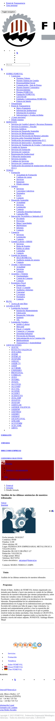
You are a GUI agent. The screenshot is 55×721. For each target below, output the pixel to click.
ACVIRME (16, 368)
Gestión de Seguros (19, 147)
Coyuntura (20, 294)
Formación (15, 172)
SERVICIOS (11, 122)
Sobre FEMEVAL (15, 665)
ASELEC (15, 361)
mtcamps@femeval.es (28, 560)
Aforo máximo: (8, 544)
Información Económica (26, 113)
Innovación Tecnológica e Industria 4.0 (27, 216)
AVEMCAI (16, 356)
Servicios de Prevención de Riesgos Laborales (29, 136)
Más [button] (6, 477)
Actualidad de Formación (26, 175)
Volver (3, 503)
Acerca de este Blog (19, 304)
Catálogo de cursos (24, 177)
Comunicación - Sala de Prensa (29, 85)
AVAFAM (15, 402)
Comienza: (6, 540)
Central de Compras (24, 278)
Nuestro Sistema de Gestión (27, 80)
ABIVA (14, 428)
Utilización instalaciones (21, 156)
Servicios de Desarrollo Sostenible (25, 131)
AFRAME (15, 421)
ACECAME (16, 425)
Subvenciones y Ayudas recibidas (29, 115)
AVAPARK (16, 359)
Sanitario (20, 317)
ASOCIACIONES (13, 345)
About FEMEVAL (15, 667)
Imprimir (4, 505)
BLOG (9, 301)
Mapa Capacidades (24, 223)
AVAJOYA (15, 400)
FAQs (18, 195)
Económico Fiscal (18, 283)
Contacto (20, 198)
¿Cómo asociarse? (18, 117)
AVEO (14, 377)
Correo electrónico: (10, 560)
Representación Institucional (22, 154)
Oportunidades (22, 276)
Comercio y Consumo (25, 331)
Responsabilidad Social (25, 83)
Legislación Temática (19, 322)
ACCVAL (15, 389)
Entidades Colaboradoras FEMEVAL (31, 99)
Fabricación (21, 313)
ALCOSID (15, 386)
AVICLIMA (16, 352)
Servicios (20, 179)
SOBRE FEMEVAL (14, 74)
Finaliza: (5, 542)
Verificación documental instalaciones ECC (28, 140)
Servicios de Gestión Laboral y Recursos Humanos (31, 124)
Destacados (21, 285)
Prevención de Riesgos (25, 336)
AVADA (14, 382)
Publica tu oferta (23, 248)
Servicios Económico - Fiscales (23, 126)
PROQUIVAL (17, 373)
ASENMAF (16, 412)
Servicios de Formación (20, 149)
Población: (6, 553)
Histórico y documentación (17, 470)
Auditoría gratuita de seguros (28, 260)
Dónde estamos (17, 120)
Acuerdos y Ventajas (19, 274)
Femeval (9, 485)
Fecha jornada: (8, 537)
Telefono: (6, 558)
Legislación (21, 207)
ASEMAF (15, 416)
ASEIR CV (16, 363)
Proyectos (20, 221)
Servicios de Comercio (20, 152)
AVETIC (15, 347)
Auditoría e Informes (24, 290)
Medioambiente (22, 340)
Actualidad (20, 202)
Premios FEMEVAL (24, 92)
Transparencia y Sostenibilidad (28, 343)
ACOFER (15, 391)
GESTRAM (21, 97)
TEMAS (9, 170)
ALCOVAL (16, 384)
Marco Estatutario (23, 108)
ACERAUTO (17, 396)
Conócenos (15, 76)
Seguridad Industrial (24, 333)
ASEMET (15, 414)
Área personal (11, 5)
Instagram (20, 182)
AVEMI (14, 354)
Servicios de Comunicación (22, 163)
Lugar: (5, 546)
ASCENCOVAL (18, 419)
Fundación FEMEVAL (25, 94)
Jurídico (14, 186)
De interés (20, 218)
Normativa (20, 193)
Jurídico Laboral (23, 324)
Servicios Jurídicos (18, 129)
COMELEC (16, 375)
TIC (18, 320)
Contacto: (6, 565)
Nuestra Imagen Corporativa (27, 87)
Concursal (20, 292)
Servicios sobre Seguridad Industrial (25, 138)
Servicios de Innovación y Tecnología (26, 143)
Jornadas (8, 464)
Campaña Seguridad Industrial (28, 212)
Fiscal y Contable (23, 287)
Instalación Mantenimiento (27, 310)
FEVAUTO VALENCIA (21, 350)
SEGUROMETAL (24, 258)
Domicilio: (6, 551)
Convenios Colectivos (25, 191)
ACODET (15, 393)
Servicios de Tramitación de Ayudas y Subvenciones (32, 145)
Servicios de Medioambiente (22, 133)
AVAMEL (15, 379)
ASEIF (14, 366)
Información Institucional (26, 110)
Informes (20, 228)
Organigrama (16, 103)
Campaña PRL (22, 214)
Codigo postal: (8, 556)
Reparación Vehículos (25, 315)
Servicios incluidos (18, 159)
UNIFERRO (16, 370)
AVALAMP (16, 398)
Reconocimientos (23, 90)
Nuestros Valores (23, 78)
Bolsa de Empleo (23, 246)
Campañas (20, 251)
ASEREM (15, 409)
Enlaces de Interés (23, 101)
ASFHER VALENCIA (20, 407)
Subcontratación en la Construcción (30, 338)
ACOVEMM (16, 423)
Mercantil (20, 327)
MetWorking (21, 225)
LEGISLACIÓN (13, 306)
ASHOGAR (16, 405)
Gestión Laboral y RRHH (21, 241)
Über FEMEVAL (14, 669)
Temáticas (11, 661)
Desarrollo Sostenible (20, 200)
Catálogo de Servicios (20, 161)
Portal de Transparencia (15, 3)
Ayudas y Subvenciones (21, 264)
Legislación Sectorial (19, 308)
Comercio (15, 232)
